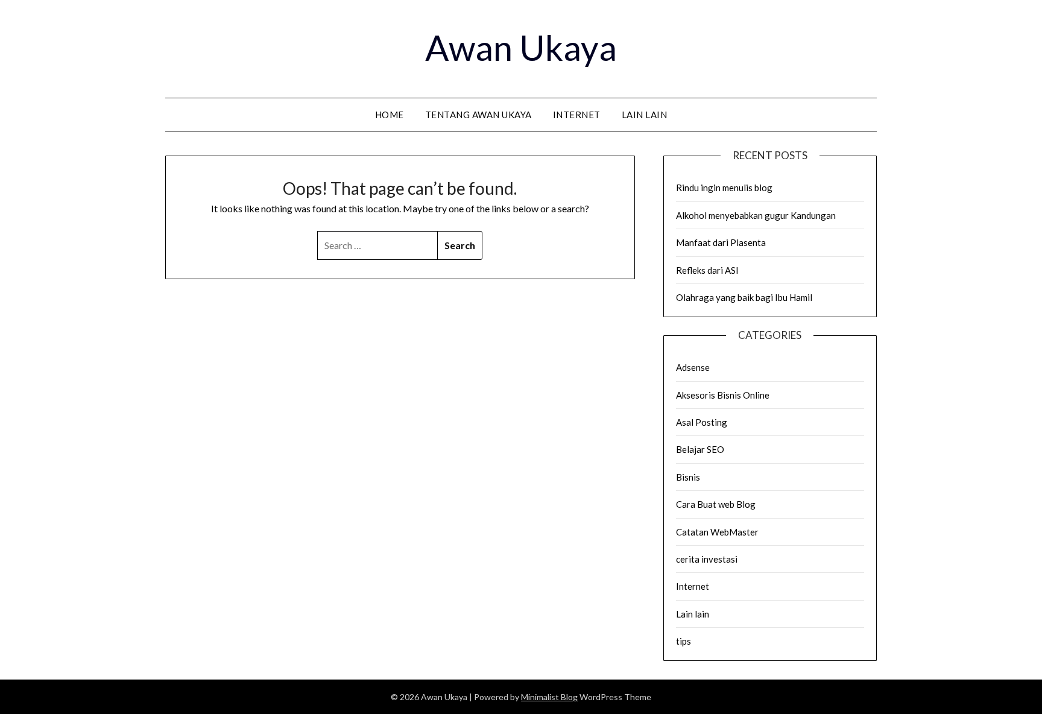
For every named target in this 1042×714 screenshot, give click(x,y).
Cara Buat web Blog (716, 504)
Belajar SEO (700, 449)
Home (389, 114)
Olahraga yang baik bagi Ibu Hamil (744, 297)
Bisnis (688, 477)
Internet (577, 114)
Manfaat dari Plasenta (721, 242)
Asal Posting (701, 422)
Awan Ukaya (521, 47)
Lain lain (645, 114)
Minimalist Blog (549, 697)
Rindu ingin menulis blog (724, 187)
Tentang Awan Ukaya (478, 114)
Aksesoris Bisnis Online (722, 395)
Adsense (693, 367)
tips (683, 641)
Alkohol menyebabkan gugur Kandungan (756, 215)
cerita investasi (706, 559)
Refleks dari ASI (707, 270)
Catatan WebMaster (717, 531)
